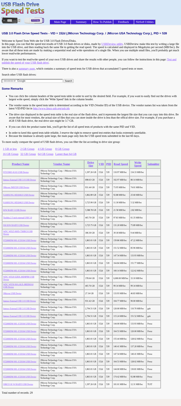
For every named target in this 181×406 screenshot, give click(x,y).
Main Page (60, 21)
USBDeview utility (112, 43)
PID (108, 164)
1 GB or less (10, 148)
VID (101, 164)
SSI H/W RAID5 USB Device (16, 225)
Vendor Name (61, 164)
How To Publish (102, 21)
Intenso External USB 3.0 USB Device (19, 180)
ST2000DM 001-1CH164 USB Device (19, 240)
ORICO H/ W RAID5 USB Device (18, 384)
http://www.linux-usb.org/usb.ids (51, 108)
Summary (81, 21)
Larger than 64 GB (66, 154)
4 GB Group (45, 148)
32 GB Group (28, 154)
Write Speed (137, 164)
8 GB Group (62, 148)
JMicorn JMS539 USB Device (16, 187)
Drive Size (90, 164)
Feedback (123, 21)
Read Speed (121, 164)
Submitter (153, 164)
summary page (27, 68)
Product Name (20, 164)
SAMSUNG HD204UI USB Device (18, 195)
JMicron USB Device (12, 293)
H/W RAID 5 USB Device (14, 210)
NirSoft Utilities (145, 21)
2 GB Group (27, 148)
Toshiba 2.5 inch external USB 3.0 (17, 217)
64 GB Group (45, 154)
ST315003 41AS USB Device (16, 172)
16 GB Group (10, 154)
